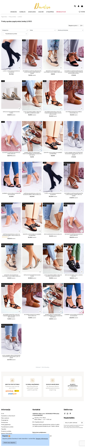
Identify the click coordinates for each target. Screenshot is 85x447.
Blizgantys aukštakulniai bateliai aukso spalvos (11, 153)
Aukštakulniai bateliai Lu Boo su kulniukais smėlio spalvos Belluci (32, 194)
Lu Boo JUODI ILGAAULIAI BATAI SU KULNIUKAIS (11, 71)
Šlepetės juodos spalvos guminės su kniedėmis (53, 153)
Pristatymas (4, 422)
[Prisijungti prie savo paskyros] (78, 6)
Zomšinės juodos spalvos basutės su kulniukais (11, 194)
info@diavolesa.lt (39, 422)
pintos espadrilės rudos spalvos (53, 234)
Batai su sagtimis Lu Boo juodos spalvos (73, 275)
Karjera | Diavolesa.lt (6, 433)
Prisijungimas (4, 420)
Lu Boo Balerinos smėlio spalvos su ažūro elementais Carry (32, 112)
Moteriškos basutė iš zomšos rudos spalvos (74, 112)
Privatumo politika (6, 431)
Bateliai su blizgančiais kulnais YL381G (11, 112)
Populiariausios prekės (7, 427)
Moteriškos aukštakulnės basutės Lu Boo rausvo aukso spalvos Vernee (32, 72)
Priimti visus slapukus (9, 442)
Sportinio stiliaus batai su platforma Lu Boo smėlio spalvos (53, 71)
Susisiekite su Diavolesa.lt (8, 416)
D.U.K (2, 413)
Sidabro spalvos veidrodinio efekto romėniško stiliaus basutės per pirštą (32, 154)
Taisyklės (3, 429)
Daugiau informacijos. (42, 438)
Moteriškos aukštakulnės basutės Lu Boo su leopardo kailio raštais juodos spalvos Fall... (73, 72)
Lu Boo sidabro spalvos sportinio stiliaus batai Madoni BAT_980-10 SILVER (74, 154)
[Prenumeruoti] (82, 422)
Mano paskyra (5, 418)
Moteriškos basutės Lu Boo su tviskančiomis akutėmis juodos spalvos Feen (52, 113)
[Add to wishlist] (19, 68)
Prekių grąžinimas (6, 424)
